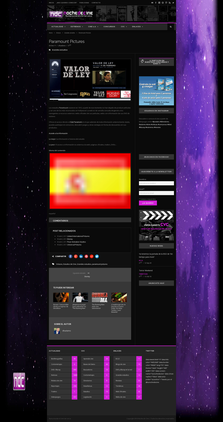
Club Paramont (76, 122)
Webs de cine (121, 397)
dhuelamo (62, 45)
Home (51, 33)
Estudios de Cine (69, 264)
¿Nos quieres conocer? (67, 3)
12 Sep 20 (148, 263)
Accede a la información (58, 133)
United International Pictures (78, 236)
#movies (157, 127)
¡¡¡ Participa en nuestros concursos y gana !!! (157, 62)
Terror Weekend (146, 270)
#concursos (162, 124)
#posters (156, 121)
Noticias (54, 375)
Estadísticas (87, 386)
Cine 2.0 (92, 27)
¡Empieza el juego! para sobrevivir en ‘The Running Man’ (79, 306)
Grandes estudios (69, 33)
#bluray (142, 127)
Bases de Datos (89, 364)
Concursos (109, 27)
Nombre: (142, 179)
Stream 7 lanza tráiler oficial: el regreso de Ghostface (61, 306)
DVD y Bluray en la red (124, 370)
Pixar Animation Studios (76, 242)
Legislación (87, 397)
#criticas (154, 124)
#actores (142, 124)
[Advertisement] (144, 16)
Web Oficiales (121, 391)
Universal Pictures (74, 244)
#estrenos (149, 127)
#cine (148, 124)
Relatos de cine (56, 381)
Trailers (54, 391)
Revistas (119, 381)
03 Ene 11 (52, 45)
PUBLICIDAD (84, 3)
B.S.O (141, 260)
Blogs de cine (121, 364)
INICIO (51, 3)
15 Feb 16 (148, 276)
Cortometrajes (56, 364)
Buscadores (87, 370)
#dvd (169, 124)
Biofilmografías (56, 359)
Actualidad (57, 27)
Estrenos (76, 27)
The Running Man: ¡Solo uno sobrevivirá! (98, 306)
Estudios (86, 391)
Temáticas (143, 274)
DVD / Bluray (55, 370)
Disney (70, 239)
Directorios (87, 381)
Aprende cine (88, 359)
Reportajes (55, 386)
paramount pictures (99, 264)
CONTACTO (96, 3)
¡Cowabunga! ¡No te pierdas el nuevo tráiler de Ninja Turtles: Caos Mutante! (118, 308)
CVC (123, 27)
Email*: (142, 189)
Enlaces (136, 27)
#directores (164, 121)
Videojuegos (55, 397)
